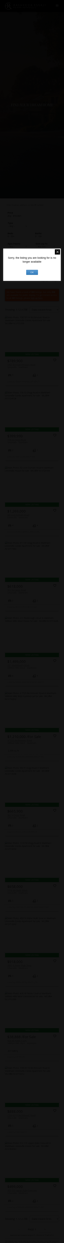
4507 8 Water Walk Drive (19, 966)
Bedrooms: (11, 236)
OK (32, 272)
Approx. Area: (46, 243)
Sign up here (37, 298)
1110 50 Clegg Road (17, 891)
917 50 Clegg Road (17, 591)
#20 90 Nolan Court (21, 1042)
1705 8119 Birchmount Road (21, 1116)
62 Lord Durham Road (18, 516)
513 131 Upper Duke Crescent (22, 1191)
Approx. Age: (18, 243)
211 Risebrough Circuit (21, 666)
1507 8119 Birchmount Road (21, 366)
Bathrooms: (38, 236)
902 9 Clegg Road (17, 816)
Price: (15, 215)
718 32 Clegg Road (17, 441)
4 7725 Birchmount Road (21, 741)
